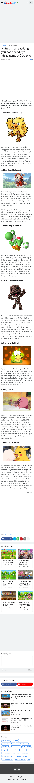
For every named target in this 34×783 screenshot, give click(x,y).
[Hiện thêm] (28, 538)
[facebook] (15, 769)
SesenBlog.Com (19, 777)
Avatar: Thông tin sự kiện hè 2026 (8, 561)
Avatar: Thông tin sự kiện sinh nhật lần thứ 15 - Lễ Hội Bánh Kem (24, 605)
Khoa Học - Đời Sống (22, 744)
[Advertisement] (17, 24)
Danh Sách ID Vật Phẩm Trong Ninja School (21, 711)
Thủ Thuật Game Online (8, 753)
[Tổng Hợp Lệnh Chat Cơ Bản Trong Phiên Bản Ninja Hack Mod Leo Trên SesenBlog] (5, 697)
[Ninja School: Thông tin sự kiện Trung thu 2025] (8, 595)
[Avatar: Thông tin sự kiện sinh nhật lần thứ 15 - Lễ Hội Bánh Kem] (25, 595)
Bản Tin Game (13, 45)
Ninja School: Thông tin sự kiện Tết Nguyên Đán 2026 (25, 583)
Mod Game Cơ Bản (20, 759)
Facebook (23, 750)
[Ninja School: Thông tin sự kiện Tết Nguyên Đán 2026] (25, 574)
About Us (15, 779)
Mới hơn (4, 670)
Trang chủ (4, 45)
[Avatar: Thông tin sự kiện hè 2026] (8, 554)
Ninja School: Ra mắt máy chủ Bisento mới (24, 562)
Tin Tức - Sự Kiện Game (8, 744)
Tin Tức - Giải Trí (26, 747)
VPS (29, 759)
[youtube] (18, 769)
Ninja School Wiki (13, 750)
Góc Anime (15, 740)
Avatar (25, 756)
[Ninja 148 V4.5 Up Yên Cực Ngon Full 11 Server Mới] (5, 728)
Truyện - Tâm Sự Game (23, 753)
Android (19, 756)
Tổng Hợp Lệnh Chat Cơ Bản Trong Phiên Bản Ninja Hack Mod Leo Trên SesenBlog (21, 696)
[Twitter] (14, 538)
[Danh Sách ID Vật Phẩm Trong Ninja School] (5, 713)
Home (9, 779)
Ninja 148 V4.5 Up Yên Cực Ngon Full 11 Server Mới (21, 726)
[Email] (24, 538)
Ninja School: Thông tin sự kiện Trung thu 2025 (9, 604)
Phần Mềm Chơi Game (8, 756)
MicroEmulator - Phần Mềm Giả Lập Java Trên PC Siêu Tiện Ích (21, 719)
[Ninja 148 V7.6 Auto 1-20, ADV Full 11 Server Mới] (5, 705)
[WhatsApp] (17, 538)
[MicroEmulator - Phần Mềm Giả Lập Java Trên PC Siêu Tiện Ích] (5, 720)
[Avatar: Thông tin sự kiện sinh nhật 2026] (8, 574)
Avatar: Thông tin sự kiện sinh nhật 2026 (8, 583)
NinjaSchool (5, 747)
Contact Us (23, 779)
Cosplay (4, 750)
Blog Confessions (15, 747)
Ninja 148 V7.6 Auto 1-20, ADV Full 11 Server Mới (22, 704)
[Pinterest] (21, 538)
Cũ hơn (29, 670)
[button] (2, 2)
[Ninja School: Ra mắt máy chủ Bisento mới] (25, 554)
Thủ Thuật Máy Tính (7, 759)
